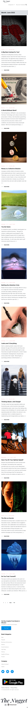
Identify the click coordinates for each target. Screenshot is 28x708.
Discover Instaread (20, 4)
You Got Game (5, 227)
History (2, 515)
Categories (10, 4)
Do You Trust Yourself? (8, 576)
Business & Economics (6, 642)
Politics (3, 644)
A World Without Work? (9, 110)
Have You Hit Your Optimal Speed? (12, 460)
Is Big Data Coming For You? (10, 52)
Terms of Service (5, 687)
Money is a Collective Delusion (11, 168)
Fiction (3, 656)
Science (3, 49)
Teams (2, 666)
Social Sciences (5, 647)
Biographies (3, 457)
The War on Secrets (7, 518)
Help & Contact (5, 664)
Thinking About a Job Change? (11, 401)
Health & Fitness (5, 654)
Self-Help (3, 224)
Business (3, 107)
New (2, 637)
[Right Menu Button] (27, 707)
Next (10, 602)
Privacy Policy (14, 687)
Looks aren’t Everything (9, 343)
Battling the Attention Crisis (10, 285)
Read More (6, 70)
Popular (3, 639)
